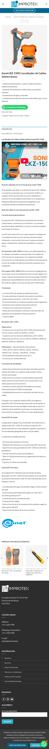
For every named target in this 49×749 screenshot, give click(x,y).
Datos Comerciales (11, 667)
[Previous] (1, 562)
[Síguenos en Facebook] (4, 699)
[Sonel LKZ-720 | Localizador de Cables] (12, 556)
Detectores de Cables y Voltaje (29, 17)
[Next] (47, 562)
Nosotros (8, 658)
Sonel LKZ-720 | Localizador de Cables (12, 572)
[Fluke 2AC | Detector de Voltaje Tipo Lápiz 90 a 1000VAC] (36, 556)
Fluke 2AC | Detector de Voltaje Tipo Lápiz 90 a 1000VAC (34, 573)
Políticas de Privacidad (13, 677)
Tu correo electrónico (9, 711)
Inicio (8, 17)
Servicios (8, 663)
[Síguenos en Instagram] (8, 699)
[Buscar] (46, 4)
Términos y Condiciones (13, 672)
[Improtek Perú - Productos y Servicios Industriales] (24, 4)
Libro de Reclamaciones (13, 681)
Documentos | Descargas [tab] (12, 134)
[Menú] (3, 4)
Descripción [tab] (7, 129)
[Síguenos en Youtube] (12, 699)
